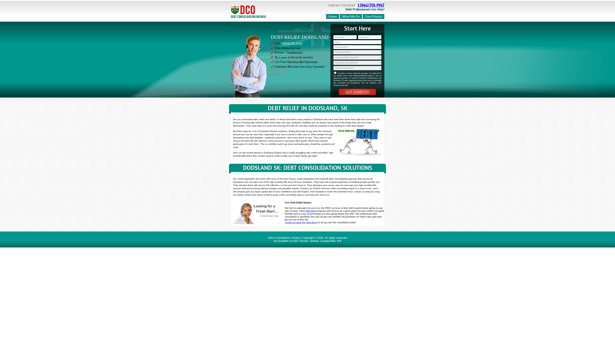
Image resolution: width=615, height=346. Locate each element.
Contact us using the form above (301, 222)
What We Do (351, 16)
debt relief (311, 211)
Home (332, 16)
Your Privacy (373, 16)
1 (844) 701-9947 (371, 5)
